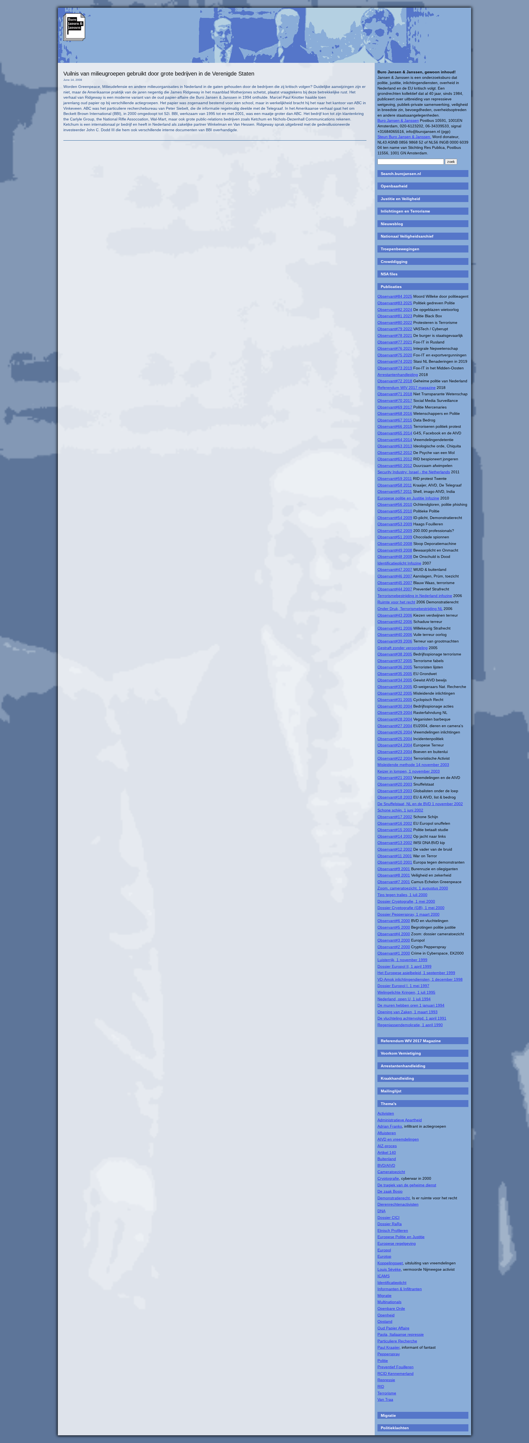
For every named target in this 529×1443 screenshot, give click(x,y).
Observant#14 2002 (394, 836)
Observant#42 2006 (394, 621)
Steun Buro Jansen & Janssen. (404, 137)
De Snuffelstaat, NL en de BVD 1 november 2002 (420, 804)
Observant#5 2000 (393, 927)
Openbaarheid (394, 186)
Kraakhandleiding (397, 1078)
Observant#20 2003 (394, 784)
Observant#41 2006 (394, 628)
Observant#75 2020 (394, 355)
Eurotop (384, 1256)
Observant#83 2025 (394, 303)
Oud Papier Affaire (393, 1328)
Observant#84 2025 (394, 296)
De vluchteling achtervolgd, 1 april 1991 (411, 1018)
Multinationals (389, 1302)
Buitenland (386, 1159)
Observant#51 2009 (394, 537)
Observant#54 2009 (394, 517)
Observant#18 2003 (394, 797)
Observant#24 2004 (394, 745)
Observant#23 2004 (394, 751)
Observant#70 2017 (394, 400)
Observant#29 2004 (394, 712)
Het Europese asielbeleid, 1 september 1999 (416, 973)
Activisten (385, 1113)
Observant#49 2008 (394, 550)
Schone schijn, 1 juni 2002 (400, 810)
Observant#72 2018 (394, 381)
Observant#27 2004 (394, 726)
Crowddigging (394, 261)
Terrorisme (386, 1393)
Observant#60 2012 (394, 465)
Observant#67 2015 (394, 420)
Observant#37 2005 (394, 661)
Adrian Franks (389, 1126)
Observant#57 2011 (394, 491)
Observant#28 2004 (394, 719)
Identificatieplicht (391, 1282)
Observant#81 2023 (394, 316)
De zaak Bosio (390, 1191)
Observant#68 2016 (394, 413)
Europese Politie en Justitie (401, 1237)
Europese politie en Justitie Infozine (408, 498)
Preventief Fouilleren (395, 1367)
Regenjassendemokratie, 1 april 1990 (410, 1025)
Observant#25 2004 (394, 739)
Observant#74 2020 (394, 361)
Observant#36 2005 (394, 667)
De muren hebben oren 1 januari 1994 (410, 1005)
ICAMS (383, 1276)
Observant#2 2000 (393, 947)
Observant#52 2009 (394, 530)
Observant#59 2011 (394, 478)
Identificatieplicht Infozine (399, 563)
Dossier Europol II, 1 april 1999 (404, 966)
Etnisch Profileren (392, 1230)
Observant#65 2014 (394, 433)
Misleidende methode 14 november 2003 (413, 764)
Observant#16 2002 (394, 823)
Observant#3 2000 (393, 940)
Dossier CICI (388, 1217)
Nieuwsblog (392, 224)
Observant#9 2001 (393, 869)
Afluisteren (386, 1133)
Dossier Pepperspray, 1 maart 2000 (408, 914)
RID (380, 1386)
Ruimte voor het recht (396, 602)
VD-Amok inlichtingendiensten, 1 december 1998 (420, 979)
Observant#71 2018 (394, 394)
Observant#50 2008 (394, 543)
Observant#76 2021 (394, 348)
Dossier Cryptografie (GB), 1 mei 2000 (410, 907)
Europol (384, 1250)
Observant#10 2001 (394, 862)
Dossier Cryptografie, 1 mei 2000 (406, 901)
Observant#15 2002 (394, 829)
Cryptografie (388, 1178)
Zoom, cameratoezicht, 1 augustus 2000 (412, 888)
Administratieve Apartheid (399, 1120)
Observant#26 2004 (394, 732)
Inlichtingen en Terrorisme (405, 211)
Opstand (384, 1321)
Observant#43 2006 (394, 615)
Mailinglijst (391, 1091)
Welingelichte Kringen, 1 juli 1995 (406, 992)
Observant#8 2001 (393, 875)
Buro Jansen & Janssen (398, 120)
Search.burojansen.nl (401, 173)
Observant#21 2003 (394, 777)
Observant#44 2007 (394, 589)
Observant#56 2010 (394, 504)
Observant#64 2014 (394, 439)
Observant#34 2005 (394, 680)
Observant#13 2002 (394, 842)
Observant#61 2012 (394, 459)
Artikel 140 (386, 1152)
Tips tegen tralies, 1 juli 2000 (402, 895)
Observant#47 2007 (394, 569)
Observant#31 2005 (394, 699)
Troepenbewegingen (400, 249)
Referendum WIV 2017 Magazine (411, 1041)
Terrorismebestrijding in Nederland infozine (414, 595)
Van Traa (385, 1399)
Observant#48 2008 (394, 556)
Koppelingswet (390, 1263)
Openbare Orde (391, 1308)
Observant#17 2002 (394, 817)
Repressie (386, 1380)
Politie (382, 1360)
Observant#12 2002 (394, 849)
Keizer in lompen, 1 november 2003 (408, 771)
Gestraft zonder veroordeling (402, 648)
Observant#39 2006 (394, 641)
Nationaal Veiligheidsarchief (407, 236)
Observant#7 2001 (393, 882)
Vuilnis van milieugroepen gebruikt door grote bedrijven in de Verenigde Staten (158, 74)
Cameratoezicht (391, 1172)
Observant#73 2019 (394, 368)
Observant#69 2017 (394, 407)
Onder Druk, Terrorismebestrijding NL (409, 608)
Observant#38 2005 (394, 654)
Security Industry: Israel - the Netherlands (413, 472)
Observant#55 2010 (394, 511)
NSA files (389, 274)
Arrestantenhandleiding (397, 374)
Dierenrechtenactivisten (398, 1204)
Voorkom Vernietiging (401, 1053)
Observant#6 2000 (393, 920)
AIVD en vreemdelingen (398, 1139)
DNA (381, 1211)
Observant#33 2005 (394, 686)
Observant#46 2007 (394, 576)
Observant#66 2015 (394, 426)
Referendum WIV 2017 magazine (406, 387)
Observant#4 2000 (393, 934)
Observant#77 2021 (394, 342)
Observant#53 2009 (394, 524)
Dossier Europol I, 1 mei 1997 (403, 986)
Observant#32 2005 (394, 693)
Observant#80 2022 (394, 322)
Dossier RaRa (389, 1224)
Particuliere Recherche (397, 1341)
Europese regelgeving (396, 1243)
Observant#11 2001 (394, 856)
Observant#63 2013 (394, 446)
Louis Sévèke (389, 1269)
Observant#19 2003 (394, 791)
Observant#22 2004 (394, 758)
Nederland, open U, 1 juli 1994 (404, 999)
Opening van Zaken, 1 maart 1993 (407, 1012)
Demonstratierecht (393, 1198)
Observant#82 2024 (394, 309)
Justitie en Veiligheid (400, 199)
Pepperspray (388, 1354)
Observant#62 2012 (394, 452)
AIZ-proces (387, 1146)
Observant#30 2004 (394, 706)
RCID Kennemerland (395, 1373)
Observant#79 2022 (394, 329)
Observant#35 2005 (394, 673)
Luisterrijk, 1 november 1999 (402, 960)
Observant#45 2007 (394, 583)
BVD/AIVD (386, 1165)
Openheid (386, 1315)
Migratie (384, 1295)
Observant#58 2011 (394, 485)
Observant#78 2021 (394, 335)
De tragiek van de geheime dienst (406, 1185)
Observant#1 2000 (393, 953)
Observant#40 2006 (394, 634)
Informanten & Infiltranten (399, 1289)
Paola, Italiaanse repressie (400, 1334)
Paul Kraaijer (388, 1347)
